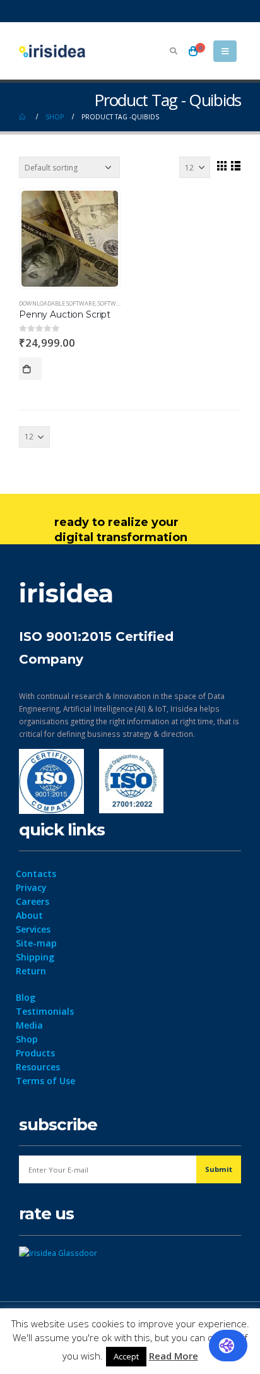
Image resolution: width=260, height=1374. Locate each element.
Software (112, 303)
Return (31, 971)
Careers (32, 901)
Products (35, 1053)
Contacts (36, 874)
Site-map (36, 943)
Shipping (35, 957)
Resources (38, 1067)
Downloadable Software (57, 303)
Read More (173, 1355)
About (29, 915)
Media (29, 1025)
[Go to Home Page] (23, 117)
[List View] (235, 165)
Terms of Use (45, 1081)
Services (33, 929)
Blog (25, 997)
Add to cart (30, 368)
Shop (27, 1039)
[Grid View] (221, 165)
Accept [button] (126, 1356)
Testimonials (45, 1011)
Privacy (31, 887)
